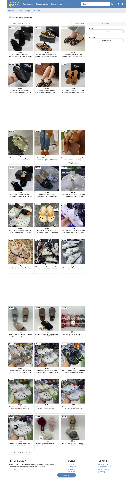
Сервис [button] (66, 4)
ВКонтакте (72, 464)
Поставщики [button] (28, 4)
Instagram (72, 467)
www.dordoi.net (104, 469)
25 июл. (11, 28)
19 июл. (11, 240)
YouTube (71, 472)
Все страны (17, 10)
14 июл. (11, 307)
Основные (106, 24)
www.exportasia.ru (105, 464)
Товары (27, 11)
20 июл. (64, 64)
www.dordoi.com (104, 467)
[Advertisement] (46, 113)
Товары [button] (42, 4)
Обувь (38, 10)
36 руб (73, 163)
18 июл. (37, 240)
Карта (56, 4)
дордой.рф (102, 472)
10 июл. (11, 344)
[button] (119, 4)
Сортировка (78, 24)
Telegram (12, 469)
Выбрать (106, 40)
